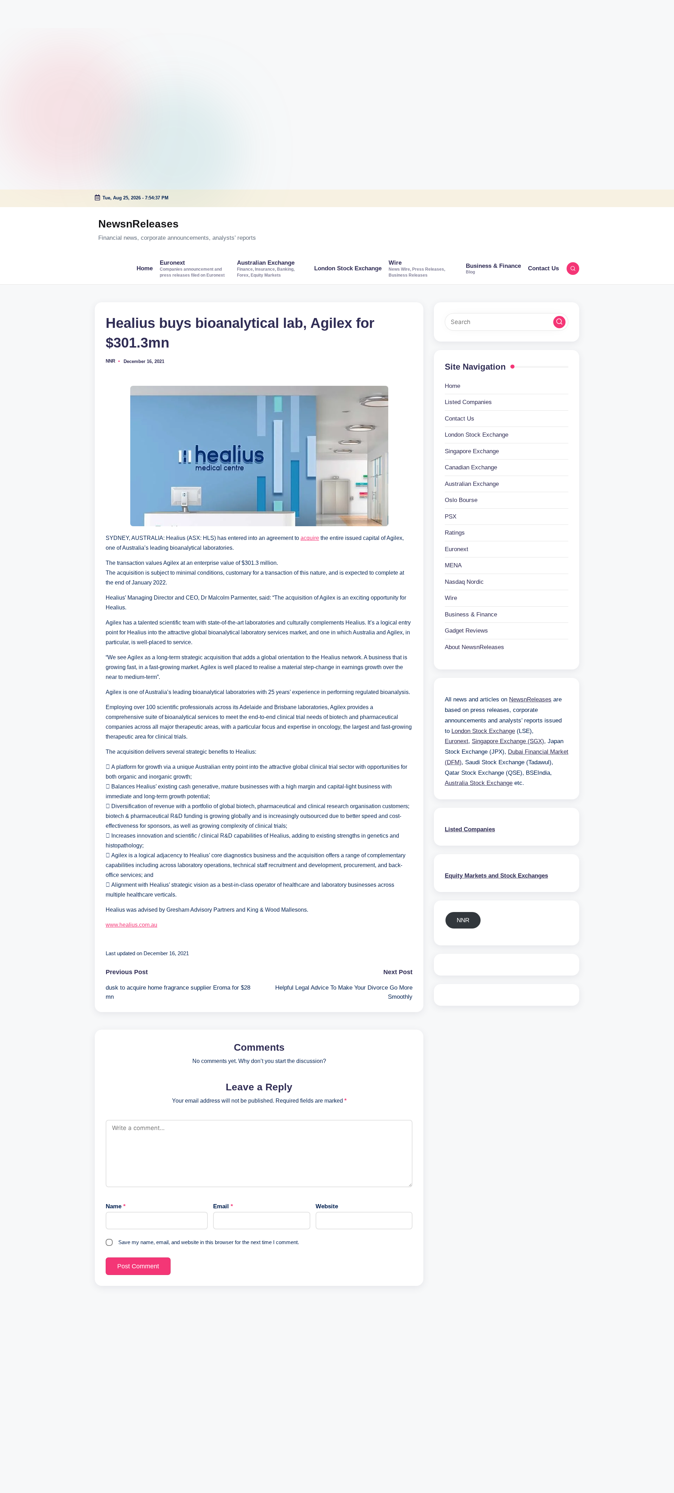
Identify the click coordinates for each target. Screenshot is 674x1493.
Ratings (455, 532)
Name (116, 1206)
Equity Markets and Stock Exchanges (496, 875)
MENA (453, 565)
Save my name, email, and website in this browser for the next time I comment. (208, 1242)
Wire (451, 598)
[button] (559, 322)
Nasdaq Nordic (464, 581)
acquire (309, 538)
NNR (463, 920)
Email (223, 1206)
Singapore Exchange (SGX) (508, 741)
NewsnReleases (138, 224)
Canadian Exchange (471, 467)
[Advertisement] (44, 44)
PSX (450, 516)
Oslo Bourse (461, 500)
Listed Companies (468, 402)
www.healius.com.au (131, 925)
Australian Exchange (472, 483)
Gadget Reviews (466, 630)
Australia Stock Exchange (479, 783)
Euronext (456, 549)
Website (327, 1206)
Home (452, 385)
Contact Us (459, 418)
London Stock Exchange (476, 434)
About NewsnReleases (474, 646)
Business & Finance (471, 614)
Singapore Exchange (472, 451)
